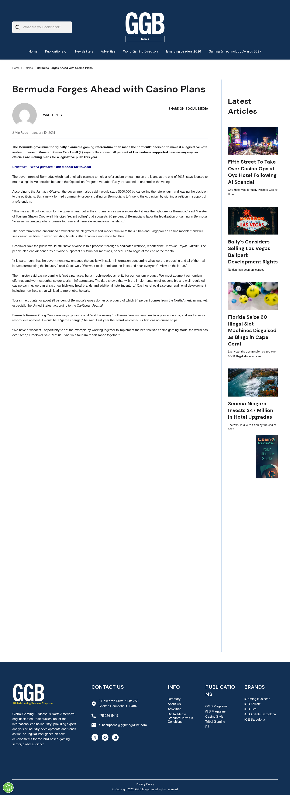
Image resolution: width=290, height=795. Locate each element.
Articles (28, 68)
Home (16, 68)
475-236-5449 (108, 715)
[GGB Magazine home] (145, 27)
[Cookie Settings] (8, 787)
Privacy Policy (145, 784)
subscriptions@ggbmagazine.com (123, 725)
